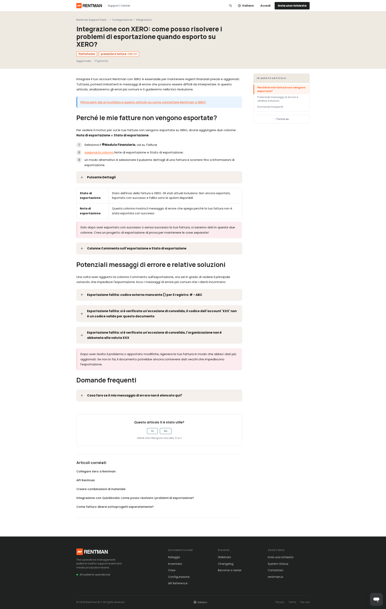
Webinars (224, 557)
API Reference (178, 583)
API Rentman (85, 480)
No (165, 431)
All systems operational (95, 574)
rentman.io (275, 577)
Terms (292, 602)
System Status (278, 564)
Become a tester (230, 570)
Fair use (305, 602)
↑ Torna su (281, 119)
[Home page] (89, 5)
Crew (171, 570)
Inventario (175, 564)
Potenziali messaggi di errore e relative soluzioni (277, 99)
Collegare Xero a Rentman (96, 471)
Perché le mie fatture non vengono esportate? (281, 89)
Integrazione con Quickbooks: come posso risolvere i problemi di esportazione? (135, 498)
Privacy (280, 602)
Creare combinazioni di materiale (100, 489)
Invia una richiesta (292, 6)
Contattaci (275, 570)
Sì (152, 431)
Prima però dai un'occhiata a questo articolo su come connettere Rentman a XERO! (143, 102)
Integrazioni (144, 20)
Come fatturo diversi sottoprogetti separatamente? (115, 507)
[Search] (230, 5)
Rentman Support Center (92, 20)
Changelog (225, 564)
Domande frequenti (270, 107)
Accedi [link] (265, 6)
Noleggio (174, 557)
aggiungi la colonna (99, 152)
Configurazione (122, 20)
